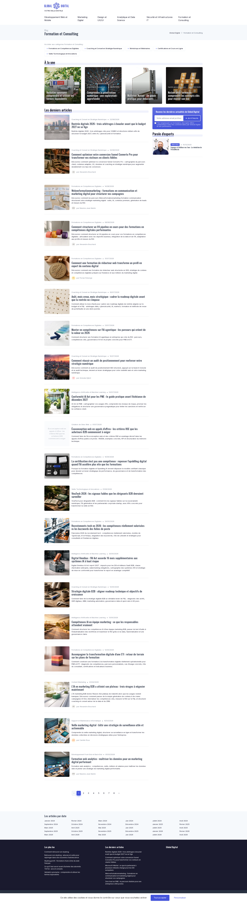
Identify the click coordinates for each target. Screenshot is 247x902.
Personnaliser (180, 897)
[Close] (170, 444)
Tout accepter (160, 897)
